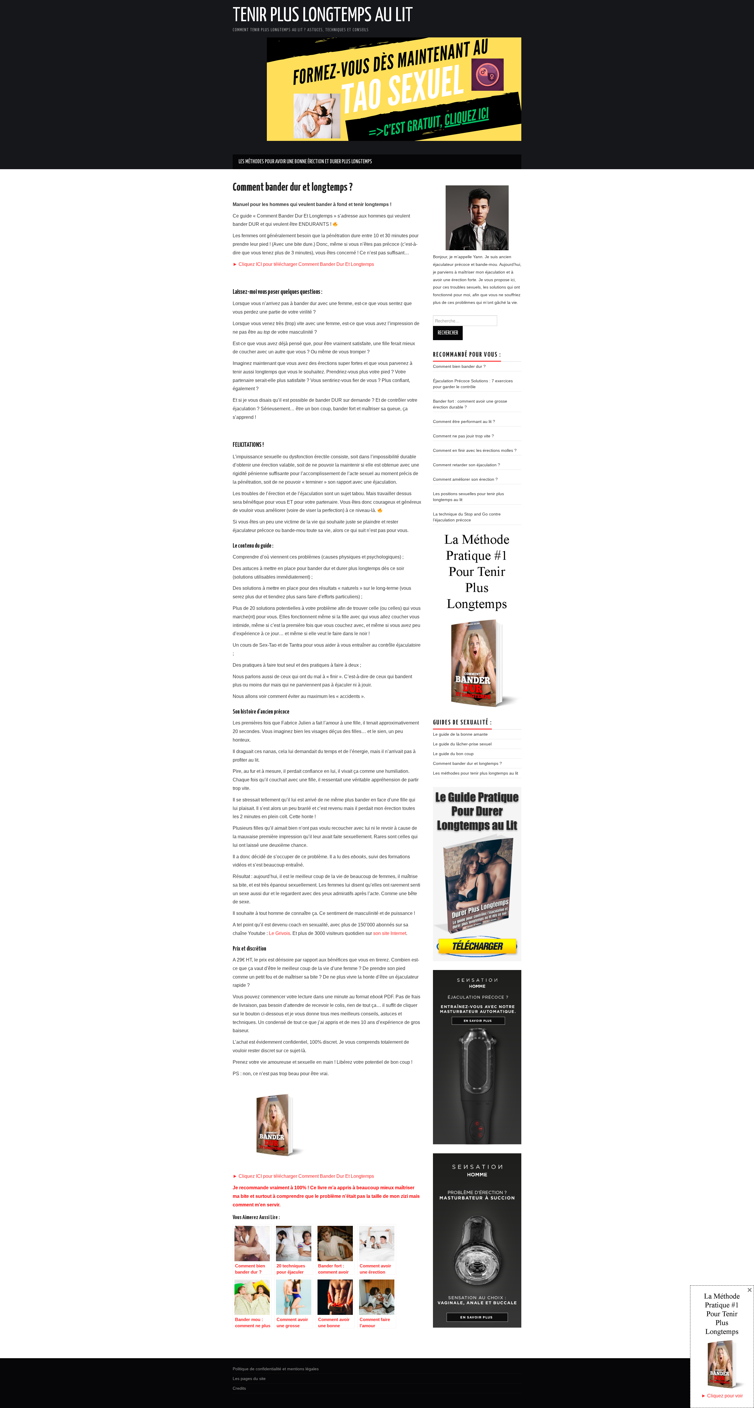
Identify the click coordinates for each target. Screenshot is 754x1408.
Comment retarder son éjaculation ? (466, 464)
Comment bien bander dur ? (459, 366)
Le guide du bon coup (453, 753)
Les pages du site (249, 1378)
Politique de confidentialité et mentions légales (276, 1368)
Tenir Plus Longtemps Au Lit (323, 15)
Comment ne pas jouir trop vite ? (463, 436)
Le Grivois (279, 933)
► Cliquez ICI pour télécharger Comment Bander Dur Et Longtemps (303, 264)
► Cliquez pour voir (722, 1395)
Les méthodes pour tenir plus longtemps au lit (475, 773)
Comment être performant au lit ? (464, 421)
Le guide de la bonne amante (460, 734)
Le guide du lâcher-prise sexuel (462, 744)
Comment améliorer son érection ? (465, 479)
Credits (239, 1388)
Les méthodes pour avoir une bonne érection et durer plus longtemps (305, 161)
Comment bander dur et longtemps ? (467, 763)
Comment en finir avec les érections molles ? (475, 450)
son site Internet (389, 933)
